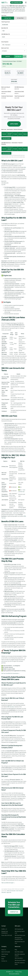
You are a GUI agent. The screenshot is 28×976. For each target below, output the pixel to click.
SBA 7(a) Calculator (11, 890)
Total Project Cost (5, 21)
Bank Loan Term (5, 48)
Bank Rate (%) (4, 28)
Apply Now (9, 892)
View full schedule (6, 138)
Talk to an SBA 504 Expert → (8, 882)
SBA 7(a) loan (10, 706)
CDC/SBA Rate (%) (5, 34)
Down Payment (4, 41)
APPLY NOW (14, 124)
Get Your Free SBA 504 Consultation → (10, 673)
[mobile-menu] (25, 2)
